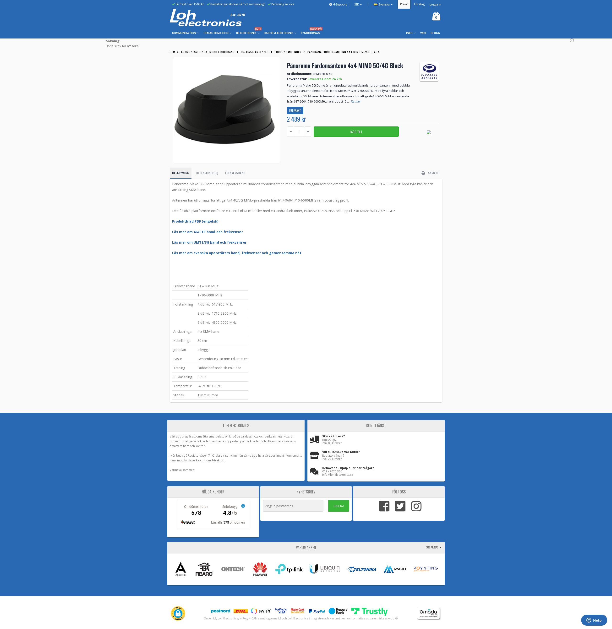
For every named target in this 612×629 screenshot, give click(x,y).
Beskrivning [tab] (180, 172)
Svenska (384, 4)
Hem (172, 52)
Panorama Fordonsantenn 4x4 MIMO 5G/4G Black (343, 52)
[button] (178, 613)
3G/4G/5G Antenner (255, 52)
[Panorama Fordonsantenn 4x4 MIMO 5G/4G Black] (226, 110)
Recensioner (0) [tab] (207, 172)
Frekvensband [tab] (235, 172)
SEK (356, 4)
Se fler (432, 547)
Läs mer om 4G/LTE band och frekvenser (207, 232)
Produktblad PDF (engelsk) (195, 221)
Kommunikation (192, 52)
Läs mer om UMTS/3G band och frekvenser (209, 242)
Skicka (339, 506)
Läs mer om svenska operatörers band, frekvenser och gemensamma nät (236, 253)
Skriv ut (433, 172)
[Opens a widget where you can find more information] (594, 621)
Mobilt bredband (222, 52)
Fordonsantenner (288, 52)
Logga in (435, 4)
